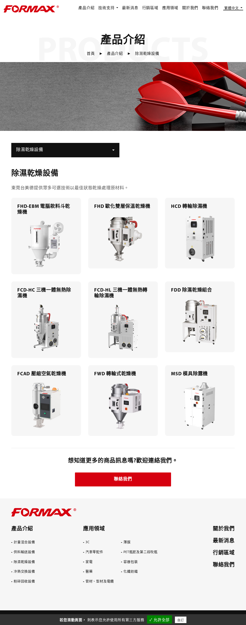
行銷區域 (150, 8)
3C (88, 542)
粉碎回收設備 (24, 581)
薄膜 (127, 542)
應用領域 (170, 8)
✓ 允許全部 (159, 620)
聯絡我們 (210, 8)
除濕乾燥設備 (24, 562)
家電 (89, 562)
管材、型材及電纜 (100, 581)
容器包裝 (130, 562)
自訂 (180, 620)
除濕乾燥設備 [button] (29, 150)
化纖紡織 (130, 572)
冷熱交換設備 (24, 572)
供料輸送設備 (24, 552)
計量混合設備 (24, 542)
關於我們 (190, 8)
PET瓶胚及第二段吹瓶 (140, 552)
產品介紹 (86, 8)
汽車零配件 (94, 552)
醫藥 (89, 572)
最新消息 (130, 8)
